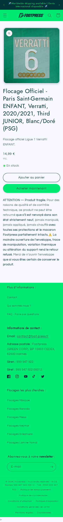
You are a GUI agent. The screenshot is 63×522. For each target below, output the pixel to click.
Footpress (20, 482)
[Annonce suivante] (59, 5)
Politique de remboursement (35, 490)
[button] (5, 15)
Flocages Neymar (18, 425)
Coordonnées (44, 513)
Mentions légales (24, 513)
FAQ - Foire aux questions (23, 314)
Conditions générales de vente (33, 507)
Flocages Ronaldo (18, 408)
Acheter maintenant (31, 188)
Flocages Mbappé (18, 400)
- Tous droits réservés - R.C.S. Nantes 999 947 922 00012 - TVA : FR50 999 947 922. (31, 486)
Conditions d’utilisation (20, 501)
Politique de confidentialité (33, 495)
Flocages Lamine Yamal (22, 442)
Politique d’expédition (47, 501)
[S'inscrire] (51, 466)
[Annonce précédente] (4, 5)
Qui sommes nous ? (19, 305)
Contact (12, 297)
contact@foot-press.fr (32, 336)
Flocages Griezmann (20, 434)
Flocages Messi (16, 417)
